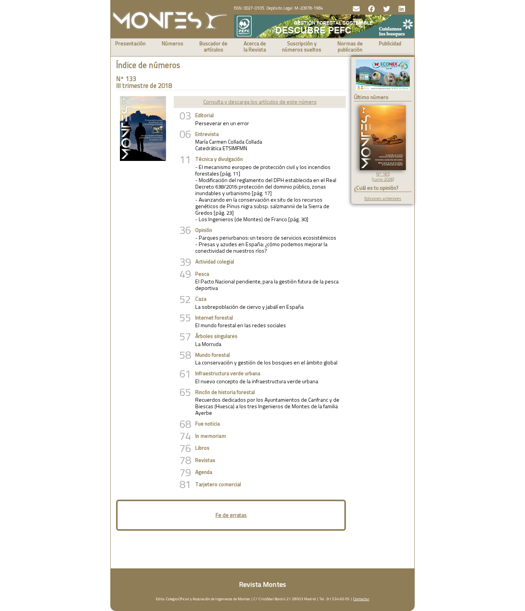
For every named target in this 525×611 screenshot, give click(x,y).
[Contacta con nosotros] (355, 8)
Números (172, 44)
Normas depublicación (350, 47)
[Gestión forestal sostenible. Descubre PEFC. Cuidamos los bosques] (324, 36)
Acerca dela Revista (255, 47)
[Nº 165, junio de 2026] (383, 168)
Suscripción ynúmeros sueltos (301, 47)
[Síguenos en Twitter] (386, 8)
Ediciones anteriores (382, 198)
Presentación (130, 44)
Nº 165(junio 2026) (383, 176)
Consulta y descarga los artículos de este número (260, 102)
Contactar (361, 598)
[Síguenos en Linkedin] (401, 8)
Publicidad (390, 44)
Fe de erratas (231, 515)
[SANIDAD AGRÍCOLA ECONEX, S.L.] (383, 75)
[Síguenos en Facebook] (371, 8)
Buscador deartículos (213, 47)
